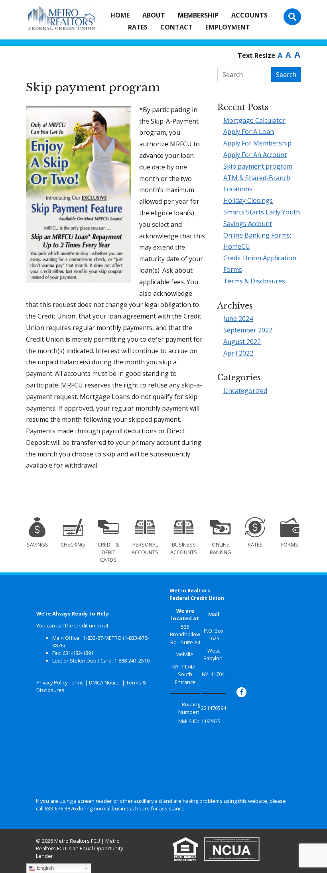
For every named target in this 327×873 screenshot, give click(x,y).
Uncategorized (245, 390)
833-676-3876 (60, 808)
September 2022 (247, 330)
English (44, 868)
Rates (138, 27)
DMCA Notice (104, 682)
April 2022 (238, 353)
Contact (176, 27)
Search (286, 74)
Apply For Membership (257, 143)
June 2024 (238, 318)
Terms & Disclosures (254, 281)
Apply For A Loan (248, 131)
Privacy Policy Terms (60, 682)
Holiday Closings (248, 200)
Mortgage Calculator (254, 120)
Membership (198, 15)
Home (120, 15)
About (153, 15)
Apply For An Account (255, 154)
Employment (227, 27)
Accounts (249, 15)
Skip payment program (257, 166)
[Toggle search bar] (292, 16)
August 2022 (242, 341)
